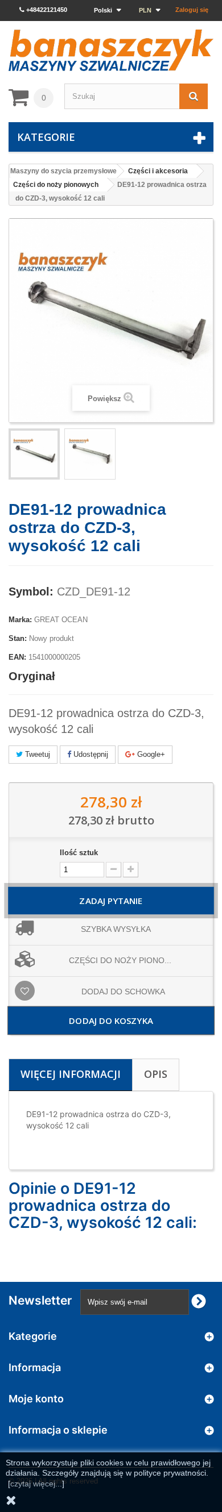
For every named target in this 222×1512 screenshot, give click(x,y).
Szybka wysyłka (116, 929)
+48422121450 (45, 9)
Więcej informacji (70, 1074)
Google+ (150, 754)
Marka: (20, 619)
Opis (155, 1074)
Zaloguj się (191, 9)
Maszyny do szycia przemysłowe (63, 171)
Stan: (18, 638)
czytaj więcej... (36, 1483)
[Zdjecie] (34, 454)
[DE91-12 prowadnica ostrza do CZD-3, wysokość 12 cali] (90, 454)
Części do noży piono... (120, 960)
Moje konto (36, 1399)
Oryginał (32, 676)
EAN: (17, 657)
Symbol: (31, 591)
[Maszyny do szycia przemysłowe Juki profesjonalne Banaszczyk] (111, 50)
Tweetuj (36, 754)
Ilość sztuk (79, 852)
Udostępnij (89, 754)
